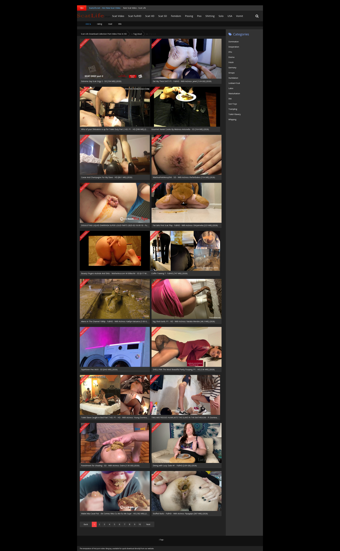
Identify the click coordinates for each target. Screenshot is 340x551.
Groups (231, 72)
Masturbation (234, 93)
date (87, 24)
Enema (231, 57)
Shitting (210, 16)
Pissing (189, 16)
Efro (230, 52)
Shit (230, 98)
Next (148, 524)
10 (140, 524)
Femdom (176, 16)
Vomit (239, 16)
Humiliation (233, 78)
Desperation (233, 47)
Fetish (231, 62)
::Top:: (161, 539)
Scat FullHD (134, 16)
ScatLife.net (93, 16)
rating (99, 24)
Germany (232, 67)
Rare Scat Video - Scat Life (134, 8)
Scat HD (149, 16)
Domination (233, 41)
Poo (199, 16)
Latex (230, 88)
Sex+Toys (232, 104)
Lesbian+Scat (234, 83)
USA (230, 16)
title (120, 24)
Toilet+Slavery (234, 114)
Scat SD (162, 16)
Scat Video (118, 16)
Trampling (232, 109)
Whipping (232, 119)
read (110, 24)
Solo (221, 16)
